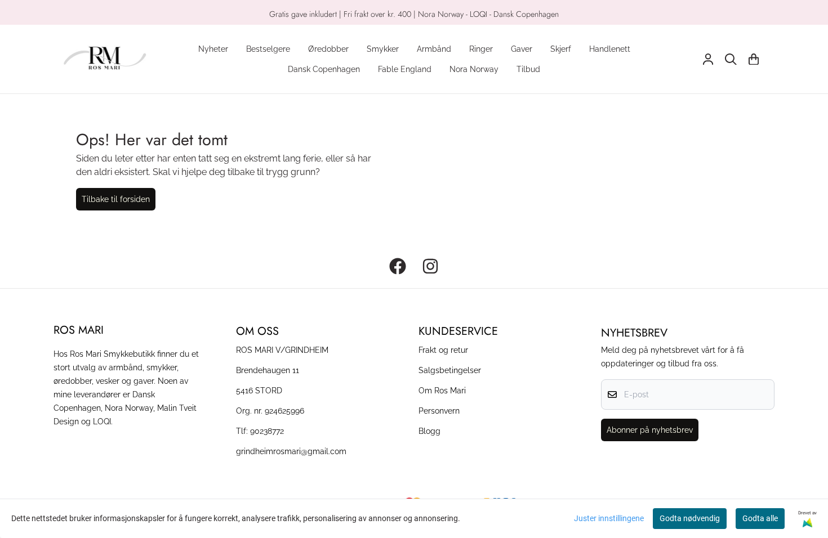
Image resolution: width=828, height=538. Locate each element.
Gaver (521, 48)
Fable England (404, 69)
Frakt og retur (443, 350)
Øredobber (328, 48)
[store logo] (104, 59)
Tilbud (528, 69)
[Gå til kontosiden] (708, 59)
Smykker (383, 48)
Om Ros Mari (442, 390)
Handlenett (609, 48)
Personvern (439, 410)
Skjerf (560, 48)
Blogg (429, 431)
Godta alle (760, 518)
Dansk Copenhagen (324, 69)
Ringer (481, 48)
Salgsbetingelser (450, 370)
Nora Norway (473, 69)
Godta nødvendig (690, 518)
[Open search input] (731, 59)
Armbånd (434, 48)
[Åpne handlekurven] (753, 59)
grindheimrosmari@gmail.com (291, 451)
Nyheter (213, 48)
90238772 (267, 431)
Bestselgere (268, 48)
